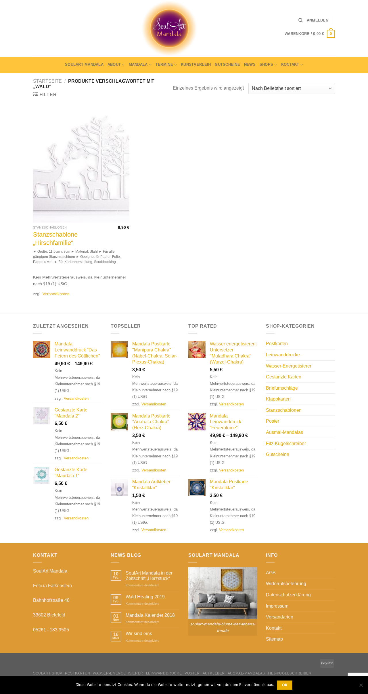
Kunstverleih (196, 64)
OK (285, 685)
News (250, 64)
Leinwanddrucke (283, 354)
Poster (272, 421)
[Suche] (300, 20)
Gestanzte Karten (283, 376)
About (114, 64)
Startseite (47, 81)
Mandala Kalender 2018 (150, 615)
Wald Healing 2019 (145, 596)
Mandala (138, 64)
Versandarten (279, 616)
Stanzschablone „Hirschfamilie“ (55, 238)
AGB (271, 572)
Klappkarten (278, 399)
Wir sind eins (139, 633)
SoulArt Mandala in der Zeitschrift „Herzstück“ (149, 576)
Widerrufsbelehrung (286, 583)
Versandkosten (56, 293)
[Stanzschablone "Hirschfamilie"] (81, 165)
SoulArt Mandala (84, 64)
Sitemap (274, 639)
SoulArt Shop (47, 673)
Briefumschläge (282, 388)
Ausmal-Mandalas (284, 432)
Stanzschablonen (284, 410)
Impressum (277, 606)
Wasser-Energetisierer (288, 366)
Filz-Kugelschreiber (286, 443)
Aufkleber (214, 673)
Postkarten (277, 343)
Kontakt (290, 64)
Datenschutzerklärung (288, 594)
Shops (266, 64)
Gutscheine (227, 64)
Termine (164, 64)
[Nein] (361, 686)
